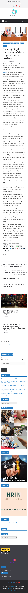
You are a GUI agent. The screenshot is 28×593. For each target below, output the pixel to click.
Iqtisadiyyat (10, 43)
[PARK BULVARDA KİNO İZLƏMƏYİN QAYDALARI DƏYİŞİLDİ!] (14, 295)
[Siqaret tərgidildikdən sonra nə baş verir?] (20, 442)
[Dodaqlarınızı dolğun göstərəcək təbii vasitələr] (20, 416)
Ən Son (21, 43)
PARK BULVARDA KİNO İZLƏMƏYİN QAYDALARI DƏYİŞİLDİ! (11, 312)
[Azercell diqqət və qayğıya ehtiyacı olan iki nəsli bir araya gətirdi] (7, 416)
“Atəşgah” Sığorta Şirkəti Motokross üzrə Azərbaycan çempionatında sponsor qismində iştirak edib (14, 272)
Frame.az (5, 72)
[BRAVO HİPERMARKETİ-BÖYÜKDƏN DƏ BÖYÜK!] (20, 429)
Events (4, 43)
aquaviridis (12, 61)
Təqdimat (17, 43)
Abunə (4, 369)
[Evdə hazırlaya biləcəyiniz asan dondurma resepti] (7, 429)
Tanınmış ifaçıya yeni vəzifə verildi (9, 378)
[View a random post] (25, 21)
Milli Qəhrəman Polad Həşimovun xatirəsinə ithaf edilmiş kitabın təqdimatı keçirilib (14, 265)
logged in (10, 343)
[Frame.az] (3, 21)
